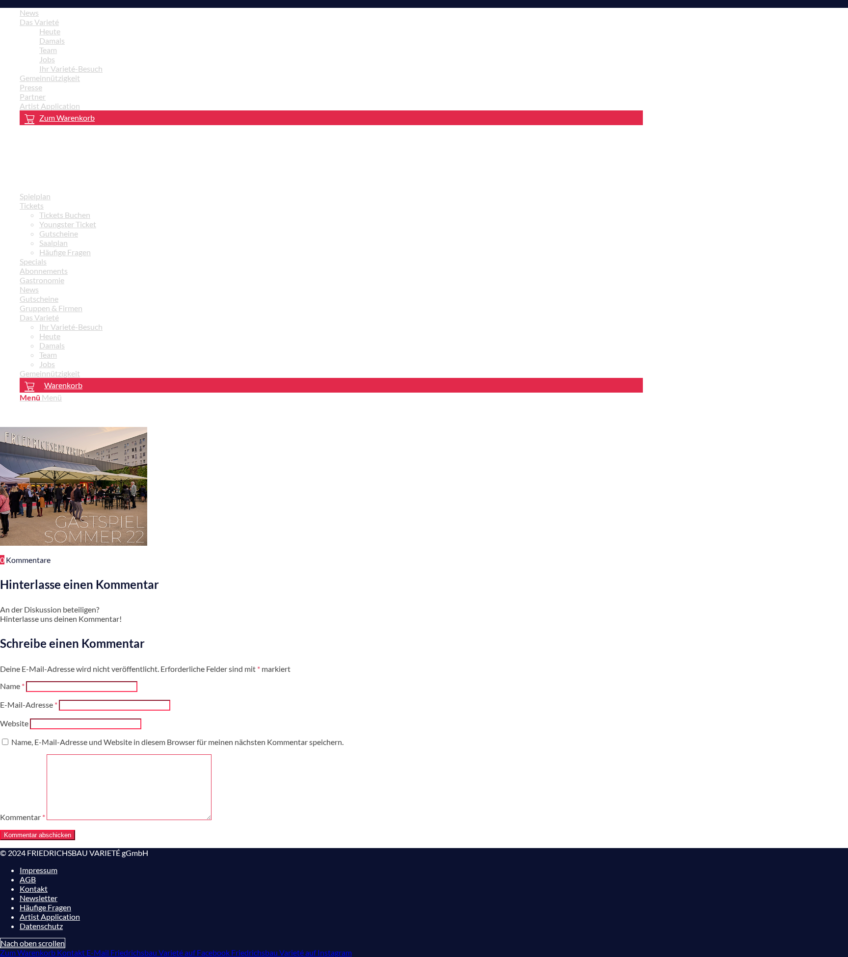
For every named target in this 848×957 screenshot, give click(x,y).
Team (48, 49)
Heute (49, 31)
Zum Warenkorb (67, 117)
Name (12, 686)
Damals (52, 40)
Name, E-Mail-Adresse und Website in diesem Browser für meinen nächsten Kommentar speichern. (177, 741)
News (29, 12)
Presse (31, 87)
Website (14, 723)
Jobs (47, 59)
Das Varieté (39, 22)
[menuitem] (331, 12)
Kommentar (22, 817)
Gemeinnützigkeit (50, 77)
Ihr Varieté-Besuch (71, 68)
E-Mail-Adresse (28, 704)
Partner (33, 96)
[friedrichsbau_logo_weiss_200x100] (73, 179)
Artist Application (50, 105)
